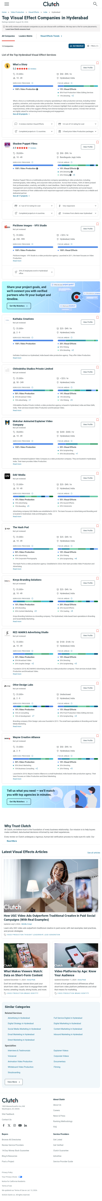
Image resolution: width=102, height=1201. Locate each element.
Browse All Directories (11, 1139)
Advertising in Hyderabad (19, 1018)
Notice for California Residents (13, 1181)
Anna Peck (31, 980)
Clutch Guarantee (60, 1150)
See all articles (93, 853)
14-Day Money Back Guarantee (15, 1150)
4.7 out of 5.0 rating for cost (30, 206)
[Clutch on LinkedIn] (25, 1125)
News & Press (59, 1116)
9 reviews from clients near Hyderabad (77, 213)
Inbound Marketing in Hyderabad (68, 1034)
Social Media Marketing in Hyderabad (24, 1029)
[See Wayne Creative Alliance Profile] (7, 739)
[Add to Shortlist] (97, 63)
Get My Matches (17, 306)
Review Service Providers (13, 1145)
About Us (57, 1105)
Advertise (57, 1156)
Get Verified (58, 1145)
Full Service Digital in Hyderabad (68, 1018)
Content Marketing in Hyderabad (68, 1029)
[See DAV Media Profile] (7, 476)
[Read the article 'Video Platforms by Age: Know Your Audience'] (76, 969)
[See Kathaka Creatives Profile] (7, 320)
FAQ (55, 1127)
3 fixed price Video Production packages (78, 131)
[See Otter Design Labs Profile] (7, 686)
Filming (57, 1067)
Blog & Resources (9, 1156)
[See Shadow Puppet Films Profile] (7, 145)
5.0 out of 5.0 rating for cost (73, 124)
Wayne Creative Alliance (26, 737)
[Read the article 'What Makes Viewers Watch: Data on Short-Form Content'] (26, 969)
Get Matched (78, 46)
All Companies (8, 36)
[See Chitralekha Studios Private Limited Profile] (7, 370)
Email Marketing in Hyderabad (21, 1034)
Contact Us (6, 1119)
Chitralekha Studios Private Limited (33, 368)
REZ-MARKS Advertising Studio (31, 632)
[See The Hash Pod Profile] (7, 529)
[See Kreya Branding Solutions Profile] (7, 581)
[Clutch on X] (9, 1125)
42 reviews (32, 69)
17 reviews (32, 148)
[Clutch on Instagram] (14, 1125)
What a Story (20, 64)
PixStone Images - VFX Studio (30, 225)
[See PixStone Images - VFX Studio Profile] (7, 227)
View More (12, 1082)
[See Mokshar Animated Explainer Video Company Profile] (7, 423)
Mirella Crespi (27, 924)
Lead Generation (52, 935)
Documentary (60, 1061)
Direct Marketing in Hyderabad (21, 1040)
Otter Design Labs (23, 684)
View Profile (88, 68)
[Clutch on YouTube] (20, 1125)
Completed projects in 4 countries (32, 213)
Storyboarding (14, 1072)
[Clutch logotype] (51, 4)
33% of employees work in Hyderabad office (33, 272)
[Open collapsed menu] (7, 4)
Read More (12, 841)
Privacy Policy (7, 1172)
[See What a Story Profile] (7, 66)
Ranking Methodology (63, 1121)
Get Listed (57, 1139)
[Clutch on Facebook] (3, 1125)
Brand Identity (31, 993)
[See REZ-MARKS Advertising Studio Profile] (7, 634)
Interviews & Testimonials (19, 1050)
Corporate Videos (61, 1056)
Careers (56, 1110)
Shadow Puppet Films (25, 143)
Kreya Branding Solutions (27, 579)
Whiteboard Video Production (20, 1067)
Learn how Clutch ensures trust (18, 29)
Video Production (15, 935)
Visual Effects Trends (49, 36)
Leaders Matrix (25, 36)
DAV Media (19, 474)
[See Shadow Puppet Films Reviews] (21, 148)
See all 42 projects (20, 114)
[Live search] (95, 4)
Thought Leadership (33, 935)
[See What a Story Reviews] (21, 68)
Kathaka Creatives (23, 318)
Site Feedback (8, 1114)
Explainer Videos (61, 1050)
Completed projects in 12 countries (32, 131)
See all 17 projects (20, 196)
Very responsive (69, 206)
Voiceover (12, 1056)
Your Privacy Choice (9, 1177)
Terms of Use (7, 1186)
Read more (17, 261)
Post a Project (8, 1161)
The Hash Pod (21, 527)
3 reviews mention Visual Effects (31, 124)
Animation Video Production (20, 1061)
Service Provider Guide (63, 1161)
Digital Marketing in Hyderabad (67, 1023)
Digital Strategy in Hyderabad (21, 1023)
